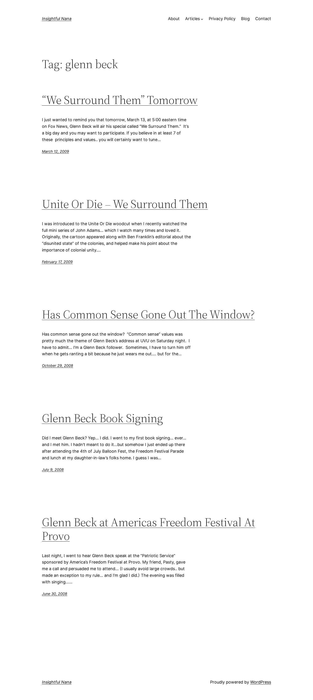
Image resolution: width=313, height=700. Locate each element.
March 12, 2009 (55, 151)
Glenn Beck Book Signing (102, 418)
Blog (245, 18)
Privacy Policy (222, 18)
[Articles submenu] (202, 19)
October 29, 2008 (57, 365)
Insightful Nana (56, 18)
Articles (192, 18)
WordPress (260, 682)
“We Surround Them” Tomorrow (120, 100)
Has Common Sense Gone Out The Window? (148, 314)
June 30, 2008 (54, 593)
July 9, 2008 (53, 469)
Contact (263, 18)
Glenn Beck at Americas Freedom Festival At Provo (148, 529)
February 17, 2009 (57, 261)
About (174, 18)
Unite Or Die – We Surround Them (125, 204)
